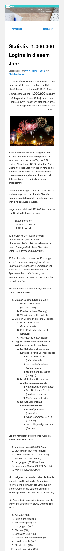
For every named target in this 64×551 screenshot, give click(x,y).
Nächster (49, 28)
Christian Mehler (17, 74)
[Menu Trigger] (7, 7)
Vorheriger (15, 28)
